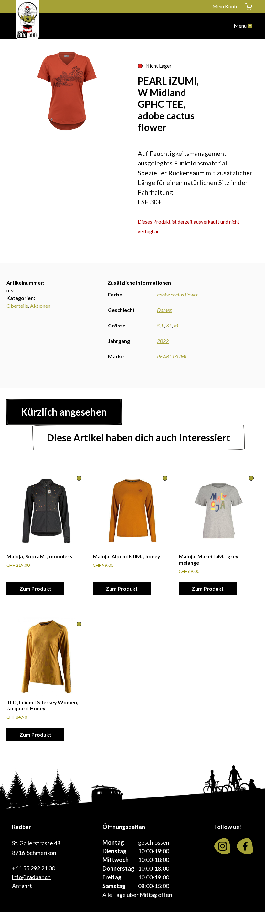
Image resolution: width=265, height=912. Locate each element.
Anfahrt (22, 885)
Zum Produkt (35, 589)
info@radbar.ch (31, 876)
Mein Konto (225, 6)
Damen (164, 310)
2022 (163, 341)
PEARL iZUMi (171, 356)
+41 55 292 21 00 (33, 868)
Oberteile (17, 306)
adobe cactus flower (177, 294)
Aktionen (40, 306)
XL (169, 325)
